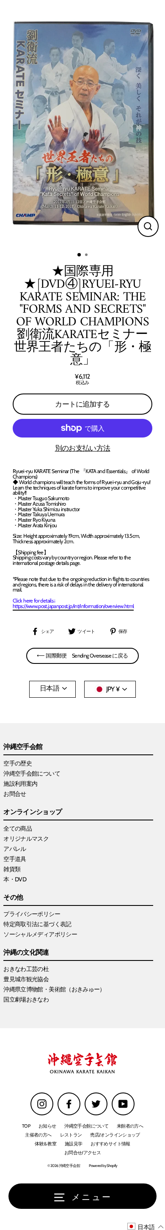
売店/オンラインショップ (115, 1135)
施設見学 (73, 1144)
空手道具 (14, 859)
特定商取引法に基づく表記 (37, 924)
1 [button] (79, 255)
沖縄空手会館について (31, 773)
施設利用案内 (20, 784)
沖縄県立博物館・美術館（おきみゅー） (54, 989)
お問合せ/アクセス (82, 1153)
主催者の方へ (38, 1135)
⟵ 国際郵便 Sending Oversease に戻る (82, 655)
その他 (13, 897)
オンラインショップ (32, 812)
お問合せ (14, 794)
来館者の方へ (130, 1126)
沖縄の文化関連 (26, 952)
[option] (82, 124)
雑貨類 (11, 869)
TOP (26, 1126)
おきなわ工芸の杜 (26, 969)
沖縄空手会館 (22, 747)
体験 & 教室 (45, 1144)
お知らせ (47, 1126)
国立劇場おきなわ (26, 999)
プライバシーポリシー (31, 914)
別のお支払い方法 (82, 448)
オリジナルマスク (26, 839)
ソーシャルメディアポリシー (40, 934)
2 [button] (87, 255)
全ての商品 (17, 828)
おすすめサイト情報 (110, 1144)
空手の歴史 (17, 763)
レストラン (71, 1135)
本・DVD (14, 879)
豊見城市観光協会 (26, 979)
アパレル (14, 849)
